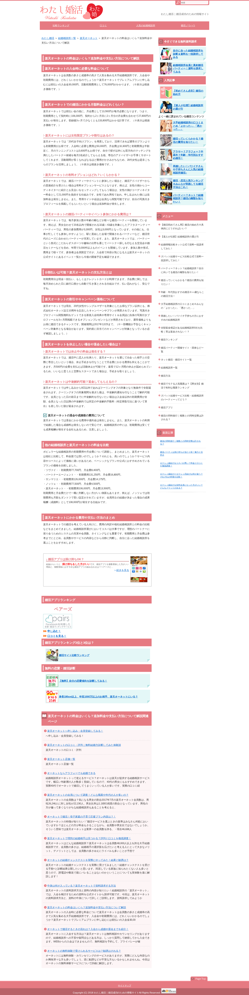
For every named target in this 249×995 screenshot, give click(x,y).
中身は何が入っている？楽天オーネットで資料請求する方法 (81, 885)
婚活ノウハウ (188, 25)
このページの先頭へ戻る (199, 979)
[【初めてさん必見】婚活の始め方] (182, 97)
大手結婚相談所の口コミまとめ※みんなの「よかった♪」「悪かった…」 (182, 306)
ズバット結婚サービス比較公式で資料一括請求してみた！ (182, 258)
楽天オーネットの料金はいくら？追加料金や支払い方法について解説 (86, 907)
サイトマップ (124, 985)
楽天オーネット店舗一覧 (61, 759)
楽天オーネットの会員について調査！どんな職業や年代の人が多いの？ (88, 794)
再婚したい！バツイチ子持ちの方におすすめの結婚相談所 (182, 317)
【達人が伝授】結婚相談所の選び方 (180, 236)
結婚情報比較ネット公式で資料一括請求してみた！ (182, 246)
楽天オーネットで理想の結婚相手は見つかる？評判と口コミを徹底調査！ (89, 838)
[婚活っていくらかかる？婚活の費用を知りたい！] (182, 145)
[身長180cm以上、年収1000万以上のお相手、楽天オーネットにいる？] (92, 701)
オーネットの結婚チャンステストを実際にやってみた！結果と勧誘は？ (88, 860)
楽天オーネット (89, 38)
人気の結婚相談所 (145, 25)
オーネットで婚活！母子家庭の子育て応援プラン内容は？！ (81, 816)
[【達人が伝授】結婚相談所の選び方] (182, 112)
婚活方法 (165, 375)
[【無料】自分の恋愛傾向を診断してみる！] (77, 685)
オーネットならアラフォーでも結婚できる (71, 773)
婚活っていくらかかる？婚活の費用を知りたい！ (182, 282)
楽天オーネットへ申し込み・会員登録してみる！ (75, 730)
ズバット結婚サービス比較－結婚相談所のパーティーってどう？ (182, 397)
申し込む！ (54, 631)
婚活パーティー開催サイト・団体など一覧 (182, 349)
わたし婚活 (48, 38)
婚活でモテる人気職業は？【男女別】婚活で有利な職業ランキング (182, 385)
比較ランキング (61, 25)
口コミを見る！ (56, 636)
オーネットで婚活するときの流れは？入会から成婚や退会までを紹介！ (88, 929)
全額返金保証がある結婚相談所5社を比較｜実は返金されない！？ (182, 329)
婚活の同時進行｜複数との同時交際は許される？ (182, 417)
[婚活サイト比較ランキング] (68, 660)
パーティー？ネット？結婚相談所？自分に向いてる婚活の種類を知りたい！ (182, 270)
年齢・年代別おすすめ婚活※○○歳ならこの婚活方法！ (182, 294)
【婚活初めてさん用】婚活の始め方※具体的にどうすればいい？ (182, 226)
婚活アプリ (167, 407)
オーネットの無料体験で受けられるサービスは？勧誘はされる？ (84, 950)
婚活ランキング (169, 339)
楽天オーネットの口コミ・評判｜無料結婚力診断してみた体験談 (84, 744)
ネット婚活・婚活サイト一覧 (176, 359)
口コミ (103, 25)
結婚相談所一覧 (67, 38)
